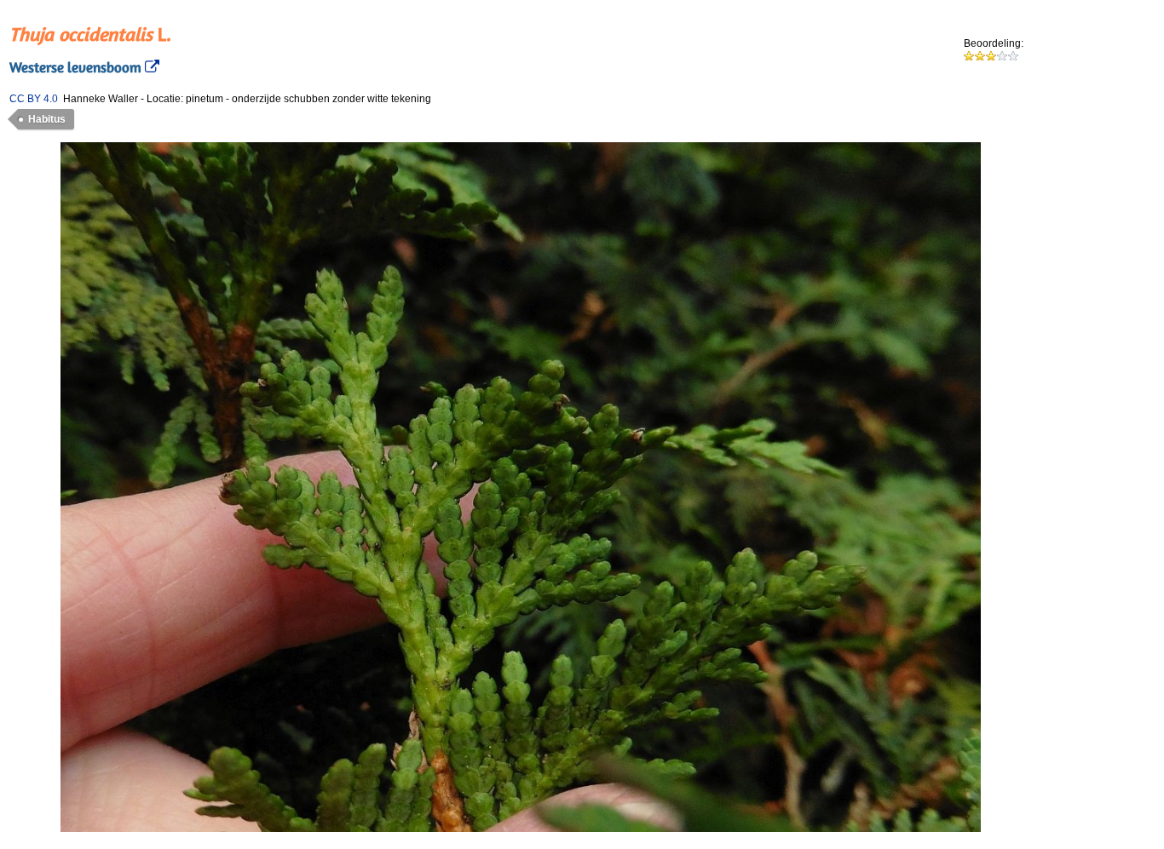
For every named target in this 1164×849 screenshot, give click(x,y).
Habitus (47, 119)
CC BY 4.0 (33, 99)
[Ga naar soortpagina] (150, 67)
